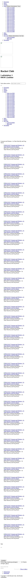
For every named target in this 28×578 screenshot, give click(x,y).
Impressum (6, 573)
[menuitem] (6, 87)
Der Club (6, 35)
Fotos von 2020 (11, 16)
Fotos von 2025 (11, 9)
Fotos (5, 6)
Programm (6, 2)
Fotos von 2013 (11, 26)
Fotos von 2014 (11, 24)
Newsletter (6, 40)
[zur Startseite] (7, 53)
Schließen (3, 560)
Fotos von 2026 (11, 7)
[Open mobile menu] (1, 85)
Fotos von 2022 (11, 13)
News (5, 3)
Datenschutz (7, 571)
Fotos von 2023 (11, 12)
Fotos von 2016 (11, 21)
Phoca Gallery (23, 569)
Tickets (5, 4)
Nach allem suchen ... (6, 83)
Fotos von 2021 (11, 14)
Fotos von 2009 (11, 31)
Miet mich (9, 38)
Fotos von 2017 (11, 20)
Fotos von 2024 (11, 10)
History (5, 34)
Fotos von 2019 (11, 17)
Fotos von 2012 (11, 27)
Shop (5, 33)
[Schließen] (1, 547)
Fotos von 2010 (11, 30)
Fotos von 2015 (11, 23)
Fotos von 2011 (10, 28)
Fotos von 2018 (11, 19)
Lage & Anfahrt (11, 37)
